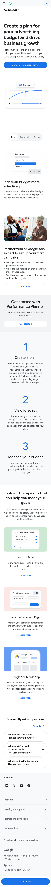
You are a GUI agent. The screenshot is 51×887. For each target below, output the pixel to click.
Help (10, 865)
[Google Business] (10, 3)
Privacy (7, 859)
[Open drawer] (4, 3)
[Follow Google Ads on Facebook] (29, 785)
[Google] (8, 850)
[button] (25, 736)
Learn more (25, 575)
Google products (29, 856)
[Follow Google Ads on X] (14, 785)
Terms (17, 859)
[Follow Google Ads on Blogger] (7, 785)
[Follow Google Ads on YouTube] (21, 785)
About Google (11, 856)
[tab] (13, 137)
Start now (25, 881)
